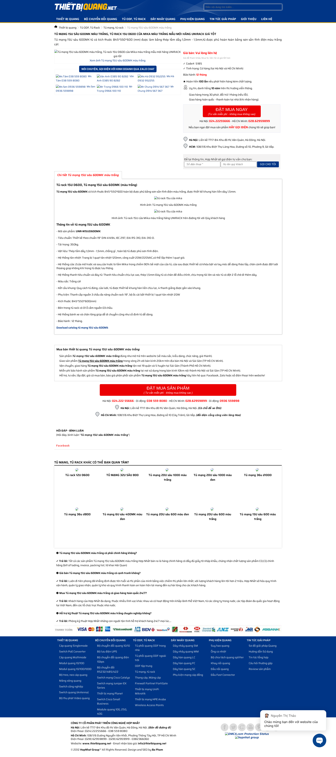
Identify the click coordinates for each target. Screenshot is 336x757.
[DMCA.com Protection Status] (247, 734)
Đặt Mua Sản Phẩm (168, 390)
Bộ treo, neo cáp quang (73, 675)
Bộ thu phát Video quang (74, 698)
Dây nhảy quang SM (185, 646)
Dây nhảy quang (162, 19)
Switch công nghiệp (71, 686)
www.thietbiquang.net (96, 743)
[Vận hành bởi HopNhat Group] (247, 737)
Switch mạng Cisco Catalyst (114, 677)
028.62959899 (259, 121)
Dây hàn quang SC (184, 669)
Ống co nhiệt (218, 651)
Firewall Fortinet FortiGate (151, 683)
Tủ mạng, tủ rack (113, 27)
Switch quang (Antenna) (74, 692)
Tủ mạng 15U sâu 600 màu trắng (258, 516)
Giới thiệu (248, 19)
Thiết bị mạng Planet (110, 693)
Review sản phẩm (260, 669)
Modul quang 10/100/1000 (75, 669)
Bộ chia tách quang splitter (227, 657)
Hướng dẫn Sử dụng (261, 651)
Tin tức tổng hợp (258, 657)
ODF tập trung (143, 666)
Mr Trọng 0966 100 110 (114, 89)
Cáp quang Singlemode (73, 646)
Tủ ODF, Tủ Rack (134, 19)
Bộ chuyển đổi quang (100, 19)
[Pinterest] (259, 727)
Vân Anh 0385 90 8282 (115, 78)
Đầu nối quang (220, 669)
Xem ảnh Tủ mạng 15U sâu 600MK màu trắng (117, 60)
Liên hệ (266, 19)
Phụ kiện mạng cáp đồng (188, 675)
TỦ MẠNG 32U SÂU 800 (122, 475)
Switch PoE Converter (72, 651)
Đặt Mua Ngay (231, 111)
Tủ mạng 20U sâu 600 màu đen (167, 514)
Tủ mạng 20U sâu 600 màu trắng (212, 516)
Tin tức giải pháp (223, 19)
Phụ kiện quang (192, 19)
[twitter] (233, 727)
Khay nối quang (220, 663)
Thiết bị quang (67, 19)
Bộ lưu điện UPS (107, 651)
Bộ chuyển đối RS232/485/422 (107, 669)
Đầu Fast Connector (223, 675)
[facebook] (224, 727)
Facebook (63, 445)
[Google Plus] (242, 727)
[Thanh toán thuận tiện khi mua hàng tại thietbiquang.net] (168, 632)
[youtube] (250, 727)
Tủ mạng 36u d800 (77, 514)
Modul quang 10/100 (71, 663)
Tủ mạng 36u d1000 (258, 475)
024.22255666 (219, 121)
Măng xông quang (70, 681)
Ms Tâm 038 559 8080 (73, 78)
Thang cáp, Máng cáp (148, 677)
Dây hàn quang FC (184, 663)
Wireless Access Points (149, 705)
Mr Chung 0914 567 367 (156, 89)
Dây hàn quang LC (184, 657)
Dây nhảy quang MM (186, 651)
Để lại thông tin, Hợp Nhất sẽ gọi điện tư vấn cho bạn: (218, 159)
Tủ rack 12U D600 (77, 475)
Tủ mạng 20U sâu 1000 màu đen (213, 477)
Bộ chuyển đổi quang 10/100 (114, 646)
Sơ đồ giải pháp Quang (262, 646)
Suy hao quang (220, 646)
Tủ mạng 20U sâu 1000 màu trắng (168, 477)
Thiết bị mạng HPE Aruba (150, 699)
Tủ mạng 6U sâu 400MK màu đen (122, 516)
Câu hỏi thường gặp (260, 663)
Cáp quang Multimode (72, 657)
